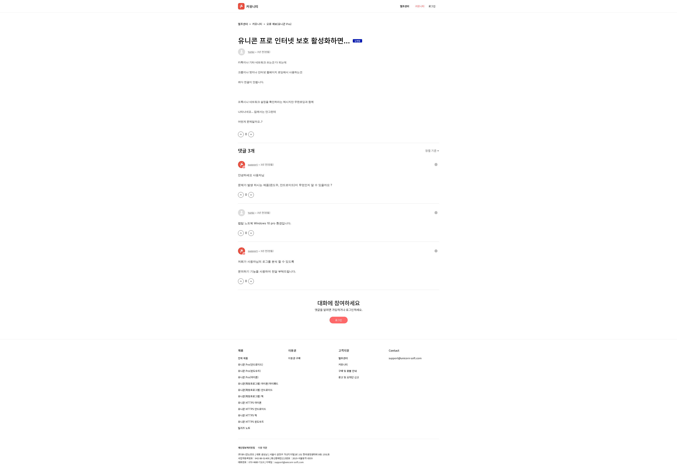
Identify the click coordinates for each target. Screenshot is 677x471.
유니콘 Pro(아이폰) (248, 377)
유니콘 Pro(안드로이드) (250, 364)
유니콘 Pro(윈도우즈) (249, 371)
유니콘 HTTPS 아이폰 (249, 402)
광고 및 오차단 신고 (348, 377)
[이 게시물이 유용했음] (241, 134)
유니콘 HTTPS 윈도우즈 (251, 421)
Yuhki (251, 52)
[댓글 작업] (436, 165)
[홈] (241, 6)
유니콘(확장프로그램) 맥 (250, 396)
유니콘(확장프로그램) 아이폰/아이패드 (258, 383)
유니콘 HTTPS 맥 (247, 415)
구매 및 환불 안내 (347, 371)
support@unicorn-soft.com (405, 358)
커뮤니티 (419, 6)
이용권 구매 (294, 358)
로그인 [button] (432, 6)
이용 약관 (262, 447)
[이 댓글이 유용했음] (241, 195)
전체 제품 (243, 358)
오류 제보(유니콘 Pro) (279, 24)
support (253, 164)
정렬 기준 (431, 151)
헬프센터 (404, 6)
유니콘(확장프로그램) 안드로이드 (255, 390)
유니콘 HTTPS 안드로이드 (252, 409)
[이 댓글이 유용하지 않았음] (251, 195)
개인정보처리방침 (246, 447)
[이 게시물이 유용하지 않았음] (251, 134)
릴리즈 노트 (244, 428)
